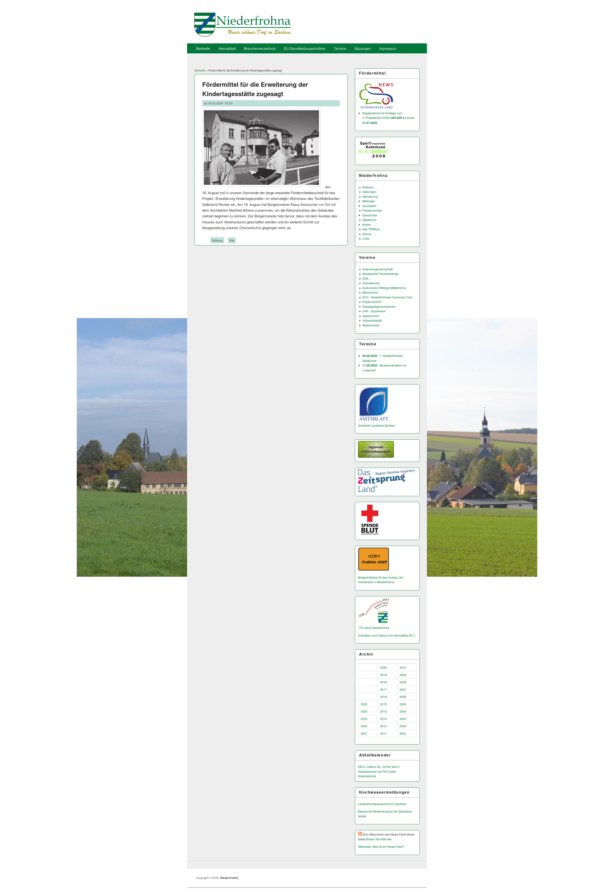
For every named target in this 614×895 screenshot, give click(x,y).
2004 (403, 711)
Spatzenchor (370, 316)
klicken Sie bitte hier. (379, 839)
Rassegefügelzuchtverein (379, 306)
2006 (403, 697)
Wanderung (370, 196)
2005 (403, 704)
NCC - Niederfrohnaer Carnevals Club (387, 297)
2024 (364, 711)
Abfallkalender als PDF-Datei (377, 771)
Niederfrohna (229, 878)
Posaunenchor (372, 302)
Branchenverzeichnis (260, 48)
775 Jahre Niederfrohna (373, 628)
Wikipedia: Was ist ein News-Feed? (381, 846)
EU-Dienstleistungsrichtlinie (304, 48)
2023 (364, 719)
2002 (403, 726)
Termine (340, 48)
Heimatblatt (227, 48)
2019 (383, 675)
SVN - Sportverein (374, 311)
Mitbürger (368, 201)
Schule (367, 234)
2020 (383, 667)
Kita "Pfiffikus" (371, 229)
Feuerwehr (369, 206)
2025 (364, 704)
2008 (403, 682)
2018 (383, 682)
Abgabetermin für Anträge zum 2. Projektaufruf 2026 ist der (388, 118)
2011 (383, 733)
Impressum (387, 48)
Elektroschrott (367, 776)
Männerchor (370, 292)
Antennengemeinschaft (377, 269)
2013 (383, 719)
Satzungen (362, 48)
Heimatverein (371, 283)
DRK (365, 278)
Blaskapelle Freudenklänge (380, 274)
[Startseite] (242, 35)
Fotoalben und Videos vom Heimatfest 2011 (386, 635)
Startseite (203, 48)
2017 (383, 689)
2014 (383, 711)
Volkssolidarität (372, 320)
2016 (383, 697)
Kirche (366, 224)
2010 (403, 667)
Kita (231, 240)
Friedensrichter (372, 210)
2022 (364, 726)
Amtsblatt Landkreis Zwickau (376, 425)
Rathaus (217, 240)
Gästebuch (369, 220)
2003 (403, 719)
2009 (403, 675)
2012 (383, 726)
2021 (364, 733)
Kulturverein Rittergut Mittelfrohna (384, 288)
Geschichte (369, 215)
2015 (383, 704)
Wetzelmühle (370, 325)
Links (365, 238)
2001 (403, 733)
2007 (403, 689)
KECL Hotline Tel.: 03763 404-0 (378, 767)
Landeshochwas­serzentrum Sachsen (382, 804)
